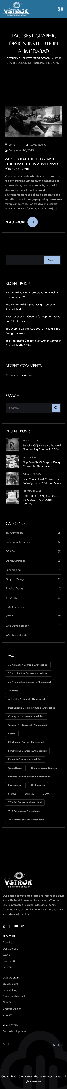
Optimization (38, 785)
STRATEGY (12, 597)
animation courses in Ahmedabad (26, 699)
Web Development (17, 625)
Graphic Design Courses (44, 767)
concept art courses (18, 542)
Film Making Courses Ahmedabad (26, 742)
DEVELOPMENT (15, 560)
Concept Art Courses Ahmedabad (26, 716)
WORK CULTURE (16, 635)
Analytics (13, 690)
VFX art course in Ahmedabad (25, 802)
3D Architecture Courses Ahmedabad (28, 673)
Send (56, 1045)
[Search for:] (33, 408)
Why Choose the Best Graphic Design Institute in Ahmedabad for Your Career (31, 164)
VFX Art (11, 616)
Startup (12, 793)
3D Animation (14, 532)
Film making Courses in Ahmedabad (27, 750)
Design (11, 733)
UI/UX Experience (16, 607)
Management (15, 785)
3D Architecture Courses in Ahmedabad (29, 681)
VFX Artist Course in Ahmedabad (26, 819)
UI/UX (46, 793)
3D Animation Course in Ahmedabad (27, 664)
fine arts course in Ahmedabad (25, 759)
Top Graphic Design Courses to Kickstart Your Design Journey (40, 499)
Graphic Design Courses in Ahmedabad (29, 776)
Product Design (15, 588)
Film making (13, 570)
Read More (15, 222)
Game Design (15, 767)
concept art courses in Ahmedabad (27, 724)
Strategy (29, 793)
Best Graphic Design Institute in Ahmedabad (31, 707)
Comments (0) (38, 145)
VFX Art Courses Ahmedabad (24, 810)
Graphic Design (15, 579)
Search (52, 260)
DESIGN (10, 551)
